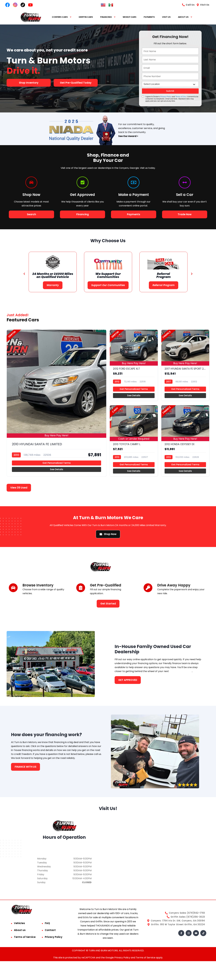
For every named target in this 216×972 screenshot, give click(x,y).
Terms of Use (180, 97)
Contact (50, 930)
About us (20, 930)
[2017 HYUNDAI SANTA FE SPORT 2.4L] (185, 365)
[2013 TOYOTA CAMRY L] (134, 440)
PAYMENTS (149, 17)
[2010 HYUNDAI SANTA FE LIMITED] (56, 403)
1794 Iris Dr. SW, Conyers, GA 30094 (64, 845)
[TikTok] (203, 933)
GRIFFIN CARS (86, 17)
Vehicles (19, 923)
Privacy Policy (165, 97)
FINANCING (106, 17)
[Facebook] (181, 933)
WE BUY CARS (129, 17)
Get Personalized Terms (56, 463)
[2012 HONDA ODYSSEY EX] (185, 440)
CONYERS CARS (60, 17)
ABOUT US (183, 17)
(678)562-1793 (64, 848)
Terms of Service (25, 937)
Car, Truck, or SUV (180, 671)
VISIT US (166, 17)
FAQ (47, 923)
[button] (24, 273)
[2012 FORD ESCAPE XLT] (134, 365)
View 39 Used (18, 487)
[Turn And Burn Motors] (30, 17)
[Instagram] (189, 933)
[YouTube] (196, 933)
